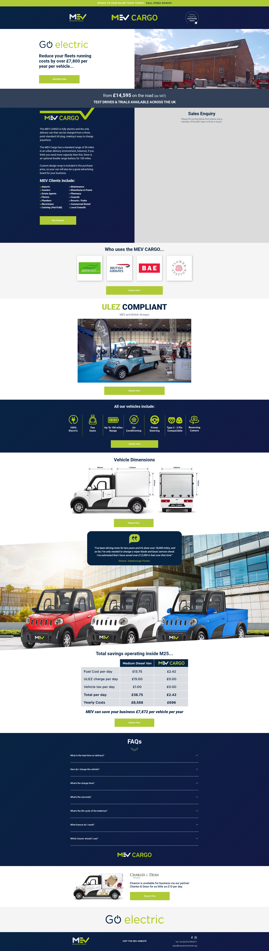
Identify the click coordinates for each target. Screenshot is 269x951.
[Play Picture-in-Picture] (183, 379)
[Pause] (81, 379)
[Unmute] (86, 379)
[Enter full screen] (187, 379)
